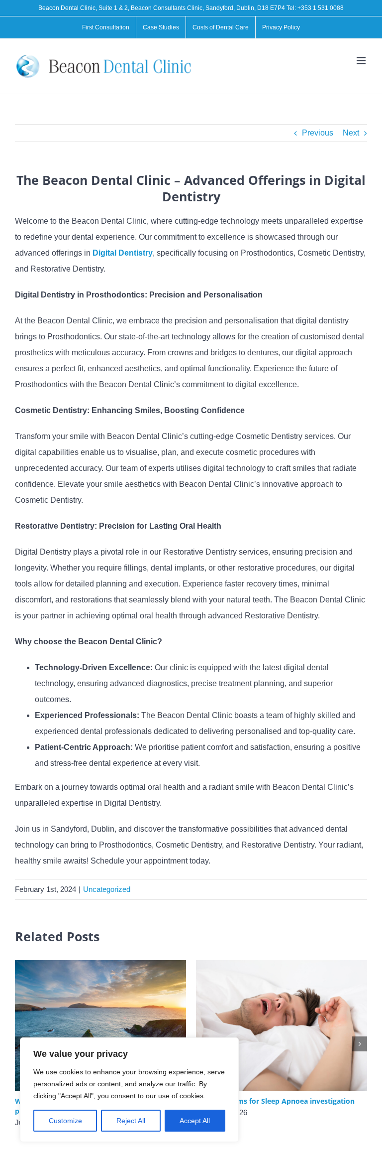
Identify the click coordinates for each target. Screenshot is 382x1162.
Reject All (130, 1121)
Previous (317, 133)
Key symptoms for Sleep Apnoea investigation (275, 1101)
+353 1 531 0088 (320, 7)
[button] (359, 1043)
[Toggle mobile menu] (362, 60)
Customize (65, 1121)
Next (351, 133)
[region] (129, 1089)
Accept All (195, 1121)
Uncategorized (106, 889)
